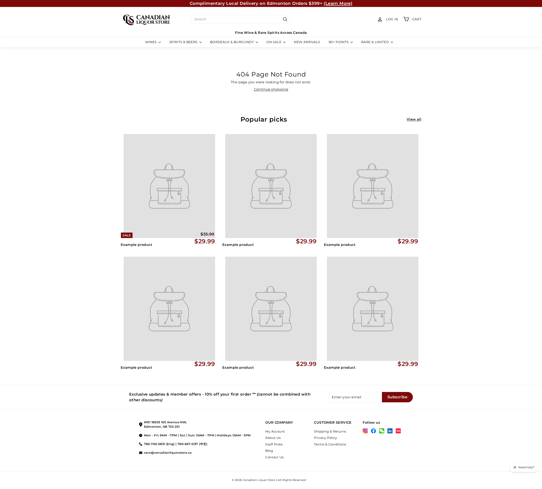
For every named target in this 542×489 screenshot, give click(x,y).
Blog (269, 451)
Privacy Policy (325, 438)
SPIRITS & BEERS (183, 42)
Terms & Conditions (330, 444)
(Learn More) (338, 3)
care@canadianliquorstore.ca (168, 453)
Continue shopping (271, 89)
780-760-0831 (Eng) (159, 444)
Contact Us (274, 457)
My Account (275, 431)
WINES (151, 42)
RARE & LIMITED (375, 42)
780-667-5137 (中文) (192, 444)
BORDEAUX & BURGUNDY (232, 42)
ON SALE (274, 42)
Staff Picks (273, 444)
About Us (273, 438)
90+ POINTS (339, 42)
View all (414, 119)
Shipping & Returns (330, 431)
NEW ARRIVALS (307, 42)
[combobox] (241, 19)
